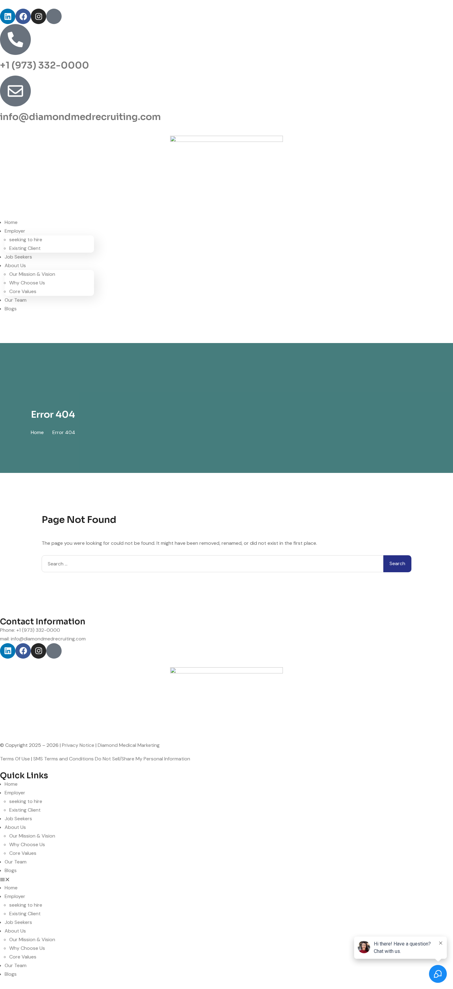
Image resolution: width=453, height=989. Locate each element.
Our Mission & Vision (32, 274)
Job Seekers (18, 257)
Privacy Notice (78, 745)
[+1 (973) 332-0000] (15, 39)
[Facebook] (23, 16)
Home (11, 222)
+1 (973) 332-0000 (44, 65)
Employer (15, 231)
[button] (226, 879)
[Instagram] (38, 16)
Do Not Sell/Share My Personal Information (142, 758)
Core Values (22, 291)
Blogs (11, 308)
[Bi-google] (54, 16)
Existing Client (25, 248)
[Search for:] (212, 563)
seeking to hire (25, 239)
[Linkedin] (7, 16)
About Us (15, 265)
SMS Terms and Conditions (63, 758)
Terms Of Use (15, 758)
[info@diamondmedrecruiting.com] (15, 91)
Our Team (16, 300)
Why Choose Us (27, 282)
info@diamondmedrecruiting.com (80, 117)
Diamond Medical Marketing (129, 745)
